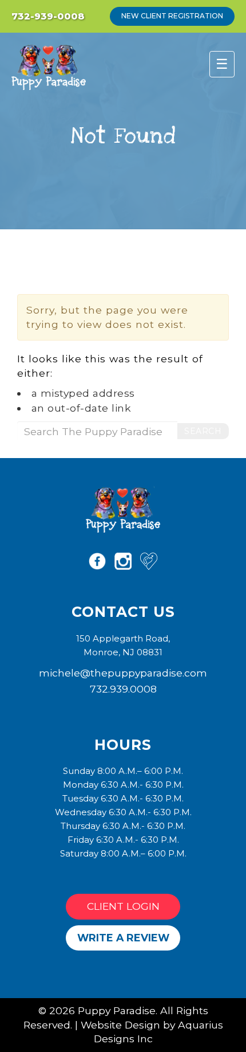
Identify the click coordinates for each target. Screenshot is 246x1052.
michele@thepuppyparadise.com (123, 673)
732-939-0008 (48, 16)
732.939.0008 (123, 689)
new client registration (172, 15)
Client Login (123, 906)
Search (202, 431)
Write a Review (123, 938)
